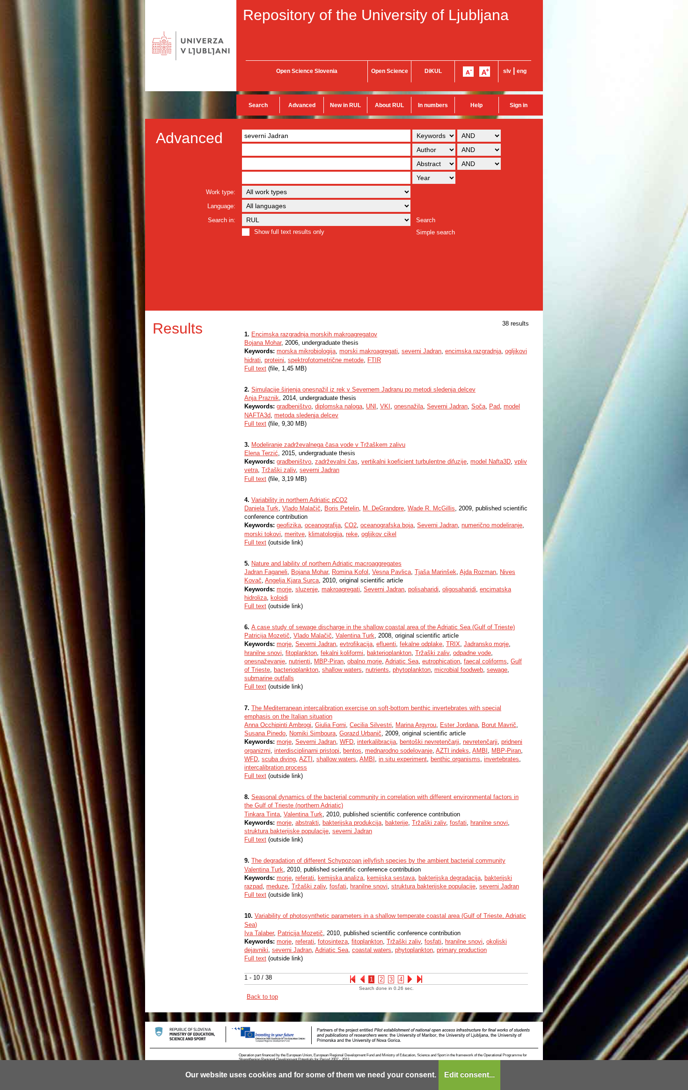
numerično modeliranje (491, 525)
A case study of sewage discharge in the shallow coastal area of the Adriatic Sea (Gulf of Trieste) (383, 627)
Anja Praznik (261, 397)
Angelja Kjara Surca (292, 580)
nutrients (377, 669)
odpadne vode (472, 652)
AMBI (480, 750)
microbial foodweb (458, 669)
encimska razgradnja (473, 351)
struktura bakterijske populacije (286, 831)
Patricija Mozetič (267, 635)
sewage (497, 669)
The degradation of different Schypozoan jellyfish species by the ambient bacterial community (378, 860)
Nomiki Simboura (312, 733)
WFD (346, 741)
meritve (295, 534)
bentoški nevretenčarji (429, 741)
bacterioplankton (296, 669)
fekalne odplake (421, 643)
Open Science (389, 71)
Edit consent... (469, 1075)
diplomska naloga (338, 406)
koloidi (279, 597)
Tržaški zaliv (279, 469)
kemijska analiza (340, 877)
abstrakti (307, 822)
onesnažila (408, 406)
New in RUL (345, 105)
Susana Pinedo (264, 733)
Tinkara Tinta (262, 814)
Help (476, 105)
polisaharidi (423, 589)
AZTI (306, 759)
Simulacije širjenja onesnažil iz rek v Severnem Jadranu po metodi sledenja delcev (363, 389)
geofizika (289, 525)
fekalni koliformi (342, 652)
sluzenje (306, 589)
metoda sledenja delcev (306, 415)
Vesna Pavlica (391, 571)
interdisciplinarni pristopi (306, 750)
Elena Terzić (261, 453)
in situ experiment (403, 759)
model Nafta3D (490, 461)
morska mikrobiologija (306, 351)
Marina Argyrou (415, 724)
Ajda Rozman (478, 571)
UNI (371, 406)
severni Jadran (421, 351)
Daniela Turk (261, 508)
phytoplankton (412, 669)
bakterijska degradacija (449, 877)
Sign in (518, 105)
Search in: (221, 220)
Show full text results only (289, 231)
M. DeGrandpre (383, 508)
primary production (462, 949)
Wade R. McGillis (431, 508)
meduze (277, 886)
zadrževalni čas (336, 461)
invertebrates (501, 759)
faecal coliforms (485, 661)
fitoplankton (301, 652)
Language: (221, 206)
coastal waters (371, 949)
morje (284, 589)
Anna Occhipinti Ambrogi (277, 724)
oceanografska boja (386, 525)
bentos (352, 750)
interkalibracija (376, 741)
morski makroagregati (368, 351)
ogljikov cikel (378, 534)
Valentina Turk (355, 635)
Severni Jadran (447, 406)
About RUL (389, 105)
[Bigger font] (484, 71)
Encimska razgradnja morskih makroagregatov (314, 334)
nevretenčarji (480, 741)
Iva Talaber (259, 933)
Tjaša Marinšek (435, 571)
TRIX (453, 643)
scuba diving (279, 759)
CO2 (350, 525)
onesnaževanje (264, 661)
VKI (385, 406)
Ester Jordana (459, 724)
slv (507, 71)
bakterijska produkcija (351, 822)
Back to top (262, 996)
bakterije (396, 822)
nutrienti (299, 661)
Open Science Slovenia (306, 71)
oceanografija (323, 525)
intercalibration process (275, 767)
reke (352, 534)
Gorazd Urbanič (360, 733)
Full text (255, 368)
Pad (494, 406)
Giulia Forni (330, 724)
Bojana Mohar (262, 342)
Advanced (301, 105)
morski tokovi (262, 534)
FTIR (374, 359)
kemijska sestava (391, 877)
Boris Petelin (341, 508)
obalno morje (364, 661)
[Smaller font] (468, 71)
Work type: (220, 192)
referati (304, 877)
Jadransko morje (486, 643)
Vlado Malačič (301, 508)
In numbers (433, 105)
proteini (274, 359)
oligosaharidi (459, 589)
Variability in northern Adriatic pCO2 (299, 499)
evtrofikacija (356, 643)
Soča (478, 406)
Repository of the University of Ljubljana (376, 15)
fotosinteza (333, 941)
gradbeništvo (294, 406)
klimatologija (325, 534)
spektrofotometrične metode (326, 359)
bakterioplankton (389, 652)
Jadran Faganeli (265, 571)
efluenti (386, 643)
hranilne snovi (263, 652)
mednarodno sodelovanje (398, 750)
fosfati (458, 822)
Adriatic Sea (401, 661)
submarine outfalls (269, 678)
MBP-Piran (329, 661)
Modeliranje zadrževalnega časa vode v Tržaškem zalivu (328, 444)
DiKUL (433, 71)
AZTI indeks (452, 750)
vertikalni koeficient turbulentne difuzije (414, 461)
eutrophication (441, 661)
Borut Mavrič (499, 724)
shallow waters (342, 669)
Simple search (435, 232)
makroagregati (341, 589)
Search (258, 105)
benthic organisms (455, 759)
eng (522, 71)
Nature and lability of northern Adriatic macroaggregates (326, 563)
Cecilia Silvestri (371, 724)
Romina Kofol (350, 571)
